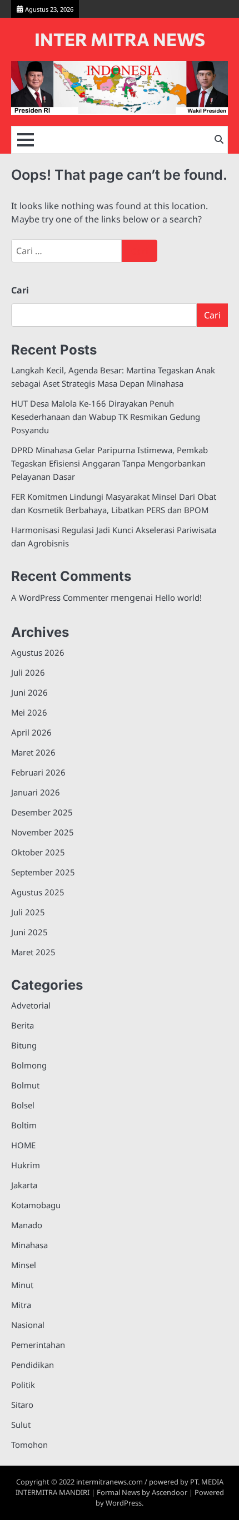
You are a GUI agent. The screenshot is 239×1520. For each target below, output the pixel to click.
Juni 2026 (29, 692)
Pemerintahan (38, 1344)
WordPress (124, 1503)
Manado (26, 1224)
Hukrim (25, 1165)
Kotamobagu (36, 1204)
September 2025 (43, 872)
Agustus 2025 (37, 892)
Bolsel (22, 1105)
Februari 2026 (38, 772)
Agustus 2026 (37, 652)
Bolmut (25, 1085)
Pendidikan (32, 1364)
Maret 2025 (33, 951)
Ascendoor (169, 1492)
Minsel (23, 1264)
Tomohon (29, 1444)
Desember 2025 (42, 812)
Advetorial (31, 1005)
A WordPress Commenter (59, 597)
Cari (20, 290)
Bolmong (29, 1065)
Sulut (21, 1424)
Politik (23, 1384)
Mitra (21, 1304)
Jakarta (24, 1184)
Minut (22, 1284)
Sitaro (22, 1404)
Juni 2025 (29, 932)
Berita (22, 1025)
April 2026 (31, 732)
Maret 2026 (33, 752)
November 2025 (42, 832)
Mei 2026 (29, 712)
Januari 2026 (35, 792)
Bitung (24, 1045)
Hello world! (178, 597)
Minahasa (29, 1244)
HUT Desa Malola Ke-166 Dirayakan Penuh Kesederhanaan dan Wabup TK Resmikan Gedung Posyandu (105, 416)
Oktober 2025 (38, 852)
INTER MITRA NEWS (119, 39)
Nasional (27, 1324)
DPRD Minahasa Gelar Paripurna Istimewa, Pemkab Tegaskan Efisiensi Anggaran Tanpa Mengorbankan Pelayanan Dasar (109, 463)
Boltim (24, 1125)
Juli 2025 (28, 912)
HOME (23, 1145)
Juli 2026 (28, 672)
